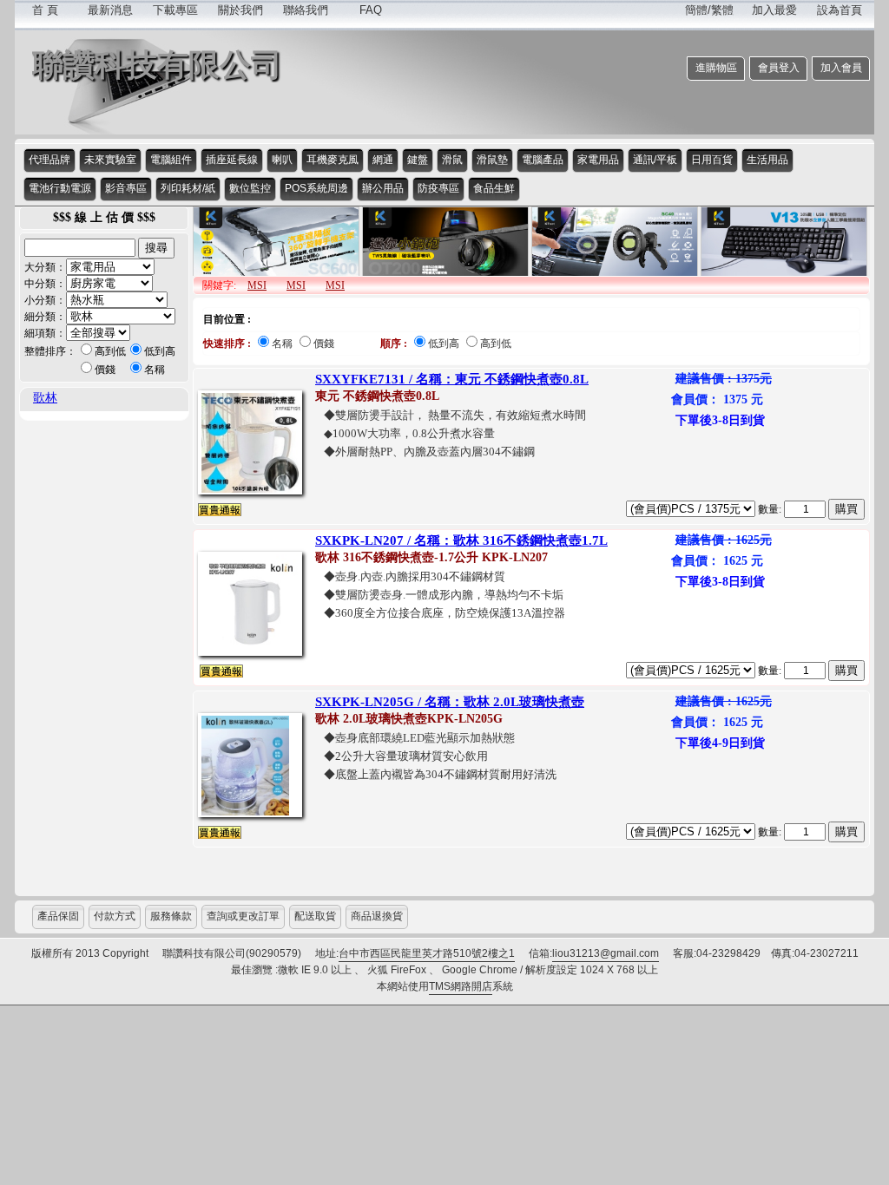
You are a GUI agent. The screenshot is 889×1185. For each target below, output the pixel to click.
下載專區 (175, 9)
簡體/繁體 (709, 9)
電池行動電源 (60, 188)
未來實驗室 (110, 160)
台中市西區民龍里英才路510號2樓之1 (427, 953)
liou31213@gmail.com (605, 953)
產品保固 (58, 916)
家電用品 (598, 160)
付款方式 (114, 916)
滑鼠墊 (492, 160)
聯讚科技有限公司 (157, 65)
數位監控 (250, 188)
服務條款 (171, 916)
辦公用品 (383, 188)
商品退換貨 (377, 916)
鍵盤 (417, 160)
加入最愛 (774, 9)
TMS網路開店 (460, 986)
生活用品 (767, 160)
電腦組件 (171, 160)
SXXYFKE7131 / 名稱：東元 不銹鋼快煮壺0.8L (452, 379)
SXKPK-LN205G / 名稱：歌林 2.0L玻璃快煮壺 (449, 702)
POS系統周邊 (316, 188)
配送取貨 (315, 916)
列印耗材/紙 (188, 188)
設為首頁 (839, 9)
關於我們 (240, 9)
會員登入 (779, 68)
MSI (257, 285)
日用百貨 (712, 160)
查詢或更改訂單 (243, 916)
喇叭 (282, 160)
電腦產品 (542, 160)
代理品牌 (49, 160)
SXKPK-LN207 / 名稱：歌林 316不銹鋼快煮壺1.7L (461, 540)
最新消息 (110, 9)
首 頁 (45, 9)
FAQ (370, 9)
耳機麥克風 (332, 160)
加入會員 (841, 68)
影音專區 (126, 188)
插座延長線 (232, 160)
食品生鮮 (494, 188)
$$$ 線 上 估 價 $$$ (104, 217)
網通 (382, 160)
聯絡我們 (305, 9)
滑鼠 (452, 160)
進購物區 (716, 68)
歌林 (45, 397)
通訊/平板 (655, 160)
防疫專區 (438, 188)
